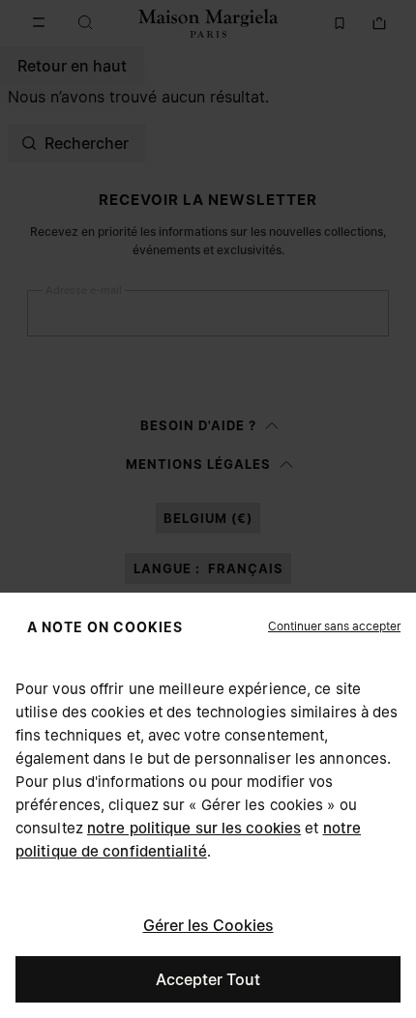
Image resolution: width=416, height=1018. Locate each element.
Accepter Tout (208, 979)
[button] (334, 626)
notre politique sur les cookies (194, 828)
